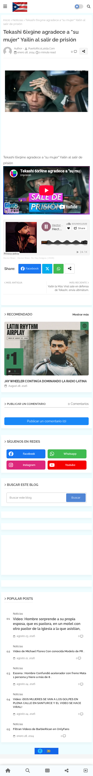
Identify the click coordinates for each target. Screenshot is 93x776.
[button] (88, 6)
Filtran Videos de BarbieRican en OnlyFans (41, 729)
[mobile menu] (5, 6)
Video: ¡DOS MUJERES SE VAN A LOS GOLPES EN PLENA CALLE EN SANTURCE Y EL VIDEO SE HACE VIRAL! (47, 703)
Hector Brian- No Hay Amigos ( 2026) (36, 258)
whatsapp (70, 453)
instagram (29, 465)
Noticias (18, 20)
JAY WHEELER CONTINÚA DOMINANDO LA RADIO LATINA (45, 381)
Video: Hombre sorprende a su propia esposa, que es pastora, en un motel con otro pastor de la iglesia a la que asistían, (46, 624)
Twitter (47, 269)
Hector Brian (9, 258)
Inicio (6, 20)
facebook (29, 453)
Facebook (32, 268)
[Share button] (70, 269)
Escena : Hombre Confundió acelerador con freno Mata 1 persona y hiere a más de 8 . (49, 675)
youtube (70, 465)
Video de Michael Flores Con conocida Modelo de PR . (48, 651)
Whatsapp (58, 269)
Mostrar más (80, 314)
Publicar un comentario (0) (46, 421)
